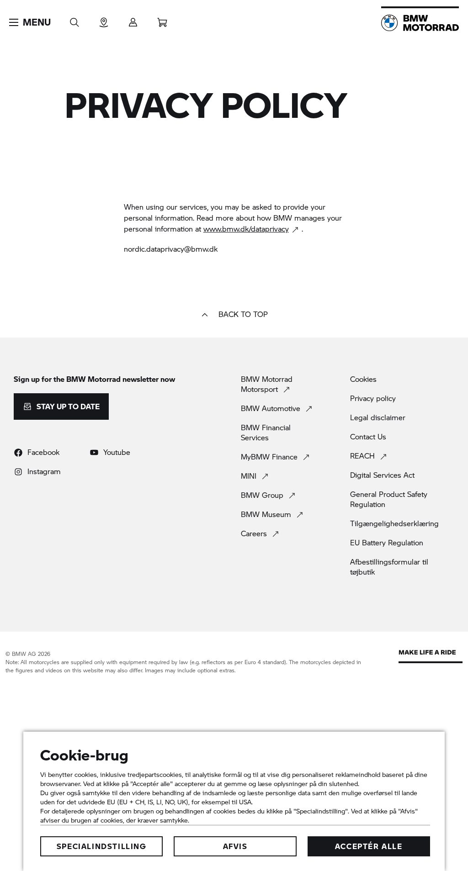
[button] (30, 22)
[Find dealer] (103, 19)
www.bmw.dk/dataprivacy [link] (246, 228)
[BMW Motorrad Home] (420, 23)
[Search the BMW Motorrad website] (74, 19)
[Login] (133, 19)
